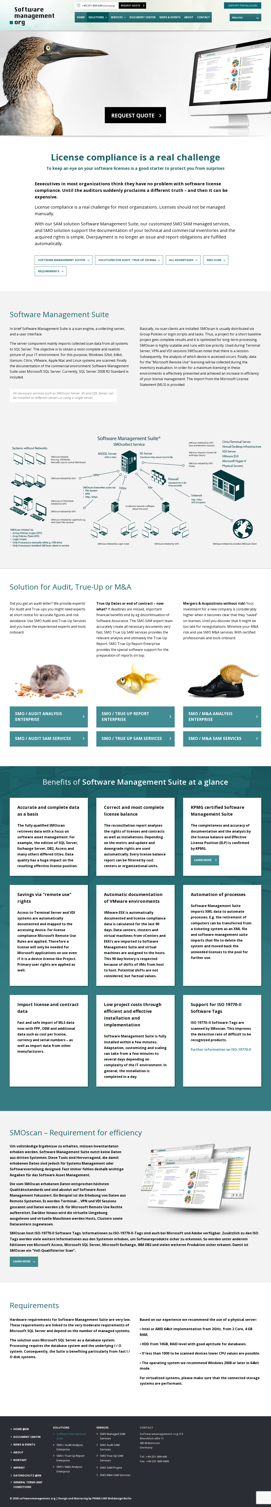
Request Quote (130, 5)
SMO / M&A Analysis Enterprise (69, 1469)
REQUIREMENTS (48, 271)
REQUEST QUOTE (133, 115)
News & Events (169, 17)
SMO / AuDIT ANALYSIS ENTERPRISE (38, 716)
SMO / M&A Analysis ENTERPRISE (210, 716)
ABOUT (188, 17)
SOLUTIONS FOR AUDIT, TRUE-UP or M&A (127, 260)
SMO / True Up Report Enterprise (70, 1458)
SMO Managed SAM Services (112, 1436)
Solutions (96, 17)
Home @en (21, 1429)
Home (81, 17)
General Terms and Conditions (27, 1484)
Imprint (19, 1467)
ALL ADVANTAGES (181, 260)
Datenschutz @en (27, 1475)
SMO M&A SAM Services (115, 1475)
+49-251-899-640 (98, 5)
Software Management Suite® (61, 260)
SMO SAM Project (111, 1467)
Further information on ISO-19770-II (221, 1049)
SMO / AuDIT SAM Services (43, 738)
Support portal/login (242, 5)
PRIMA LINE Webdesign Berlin (111, 1498)
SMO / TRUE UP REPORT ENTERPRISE (125, 716)
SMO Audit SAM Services (110, 1447)
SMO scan (214, 260)
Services (117, 17)
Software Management (32, 16)
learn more (203, 860)
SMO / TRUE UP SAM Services (132, 738)
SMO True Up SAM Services (111, 1458)
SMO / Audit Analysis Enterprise (70, 1447)
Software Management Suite (71, 1436)
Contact (203, 17)
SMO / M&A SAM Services (214, 738)
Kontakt (20, 1460)
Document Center (143, 17)
